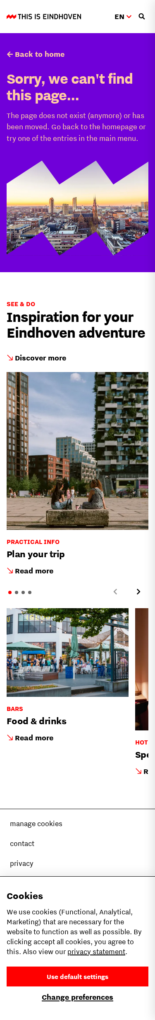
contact (22, 843)
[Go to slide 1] (10, 592)
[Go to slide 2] (16, 592)
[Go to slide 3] (23, 592)
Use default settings (77, 976)
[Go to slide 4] (29, 592)
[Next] (138, 592)
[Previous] (115, 592)
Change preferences (77, 997)
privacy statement (96, 951)
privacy (21, 863)
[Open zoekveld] (141, 16)
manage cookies (36, 823)
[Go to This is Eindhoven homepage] (44, 16)
